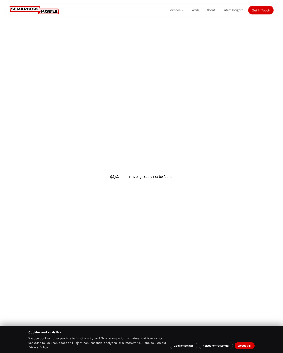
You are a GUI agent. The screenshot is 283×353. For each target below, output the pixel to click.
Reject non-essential (216, 345)
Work (195, 10)
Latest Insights (232, 10)
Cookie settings (183, 345)
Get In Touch (261, 10)
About (210, 10)
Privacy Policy (38, 347)
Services (174, 10)
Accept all (244, 345)
